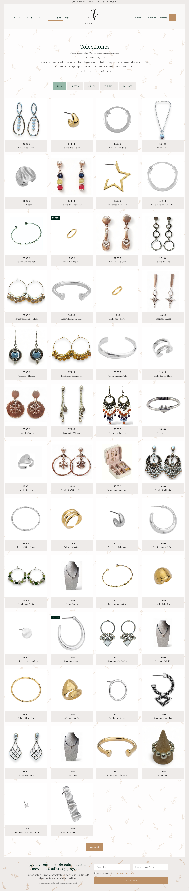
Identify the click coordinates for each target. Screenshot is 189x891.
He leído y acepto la (116, 873)
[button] (185, 861)
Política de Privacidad (125, 873)
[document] (94, 445)
